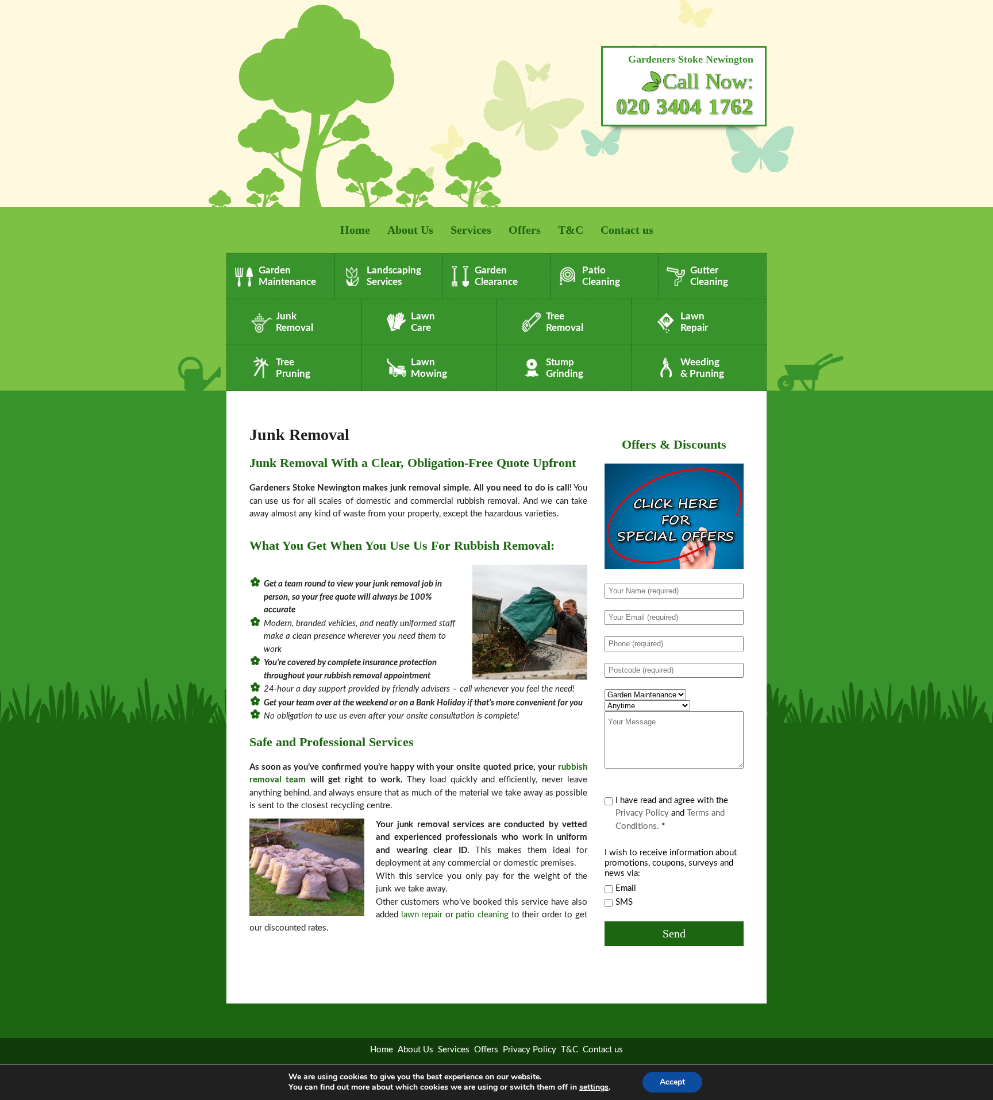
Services (471, 229)
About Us (410, 229)
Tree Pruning (293, 368)
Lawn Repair (694, 322)
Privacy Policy (642, 813)
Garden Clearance (496, 276)
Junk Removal (294, 322)
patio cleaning (482, 914)
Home (355, 229)
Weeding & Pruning (702, 368)
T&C (570, 229)
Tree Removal (564, 322)
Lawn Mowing (429, 368)
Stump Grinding (564, 368)
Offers (525, 229)
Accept (672, 1081)
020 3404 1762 (684, 106)
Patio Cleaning (601, 276)
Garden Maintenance (287, 276)
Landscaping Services (394, 276)
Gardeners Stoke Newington (690, 59)
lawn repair (422, 914)
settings (594, 1087)
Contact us (627, 229)
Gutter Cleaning (709, 276)
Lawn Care (423, 322)
